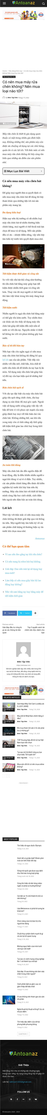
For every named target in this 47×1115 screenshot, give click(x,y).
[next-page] (8, 776)
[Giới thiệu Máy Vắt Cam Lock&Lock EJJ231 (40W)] (9, 707)
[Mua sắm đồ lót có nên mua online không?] (9, 767)
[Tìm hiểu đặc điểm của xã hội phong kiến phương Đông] (9, 1025)
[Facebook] (17, 1099)
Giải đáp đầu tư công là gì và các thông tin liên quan (12, 630)
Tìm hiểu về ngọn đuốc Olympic (29, 846)
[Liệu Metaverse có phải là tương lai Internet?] (9, 911)
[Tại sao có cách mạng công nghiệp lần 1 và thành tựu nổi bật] (9, 962)
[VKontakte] (35, 1099)
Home (5, 71)
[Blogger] (11, 1099)
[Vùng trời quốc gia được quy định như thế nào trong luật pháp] (9, 874)
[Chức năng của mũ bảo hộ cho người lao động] (9, 924)
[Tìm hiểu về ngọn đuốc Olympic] (9, 848)
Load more (23, 1034)
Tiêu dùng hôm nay (15, 71)
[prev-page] (4, 776)
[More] (35, 613)
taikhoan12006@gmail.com (20, 1082)
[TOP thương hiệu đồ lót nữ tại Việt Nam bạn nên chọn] (9, 743)
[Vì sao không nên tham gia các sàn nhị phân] (9, 1000)
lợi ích (6, 359)
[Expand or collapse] (41, 171)
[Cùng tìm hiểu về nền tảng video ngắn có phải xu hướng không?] (9, 886)
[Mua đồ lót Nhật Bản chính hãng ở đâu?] (9, 719)
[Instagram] (29, 1099)
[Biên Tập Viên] (4, 97)
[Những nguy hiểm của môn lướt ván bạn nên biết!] (9, 949)
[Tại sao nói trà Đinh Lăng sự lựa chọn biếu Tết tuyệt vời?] (9, 755)
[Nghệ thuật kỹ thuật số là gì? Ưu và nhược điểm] (9, 1012)
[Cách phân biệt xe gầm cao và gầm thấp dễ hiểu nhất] (9, 987)
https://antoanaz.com (24, 665)
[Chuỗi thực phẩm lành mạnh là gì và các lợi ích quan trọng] (9, 937)
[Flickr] (23, 1099)
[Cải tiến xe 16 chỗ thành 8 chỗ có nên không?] (9, 899)
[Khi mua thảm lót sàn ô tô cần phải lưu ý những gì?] (9, 731)
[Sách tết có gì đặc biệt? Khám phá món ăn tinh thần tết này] (9, 861)
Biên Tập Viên (13, 97)
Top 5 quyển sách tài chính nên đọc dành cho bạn (34, 630)
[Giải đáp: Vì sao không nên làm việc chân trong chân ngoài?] (9, 974)
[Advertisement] (23, 45)
